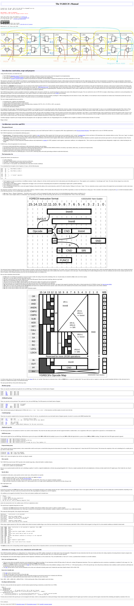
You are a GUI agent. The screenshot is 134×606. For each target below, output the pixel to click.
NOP (28, 564)
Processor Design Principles (83, 130)
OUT (6, 423)
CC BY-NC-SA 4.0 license (26, 24)
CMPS (7, 405)
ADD (6, 407)
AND (6, 393)
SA (7, 440)
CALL (7, 420)
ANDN (7, 394)
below (39, 477)
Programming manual (18, 77)
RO (7, 441)
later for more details (107, 284)
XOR (6, 392)
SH (7, 439)
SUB (6, 406)
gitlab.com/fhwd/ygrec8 (19, 18)
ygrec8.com (24, 16)
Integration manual (15, 76)
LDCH (8, 453)
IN (6, 422)
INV (6, 573)
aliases (31, 379)
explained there (82, 135)
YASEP (57, 93)
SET (6, 418)
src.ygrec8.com (25, 17)
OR (6, 391)
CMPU (7, 404)
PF (6, 424)
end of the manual (27, 478)
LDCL (8, 452)
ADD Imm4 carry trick (43, 87)
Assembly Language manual (17, 78)
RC (7, 442)
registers (45, 140)
